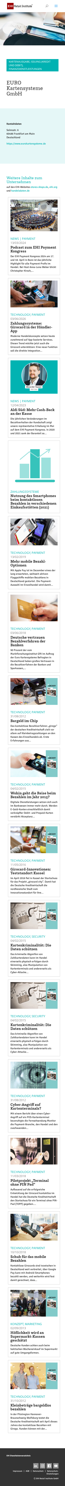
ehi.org (53, 187)
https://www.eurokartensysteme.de (26, 143)
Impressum (17, 1471)
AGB (27, 1471)
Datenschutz (38, 1471)
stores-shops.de (39, 187)
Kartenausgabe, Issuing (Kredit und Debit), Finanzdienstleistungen (29, 65)
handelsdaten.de (20, 190)
